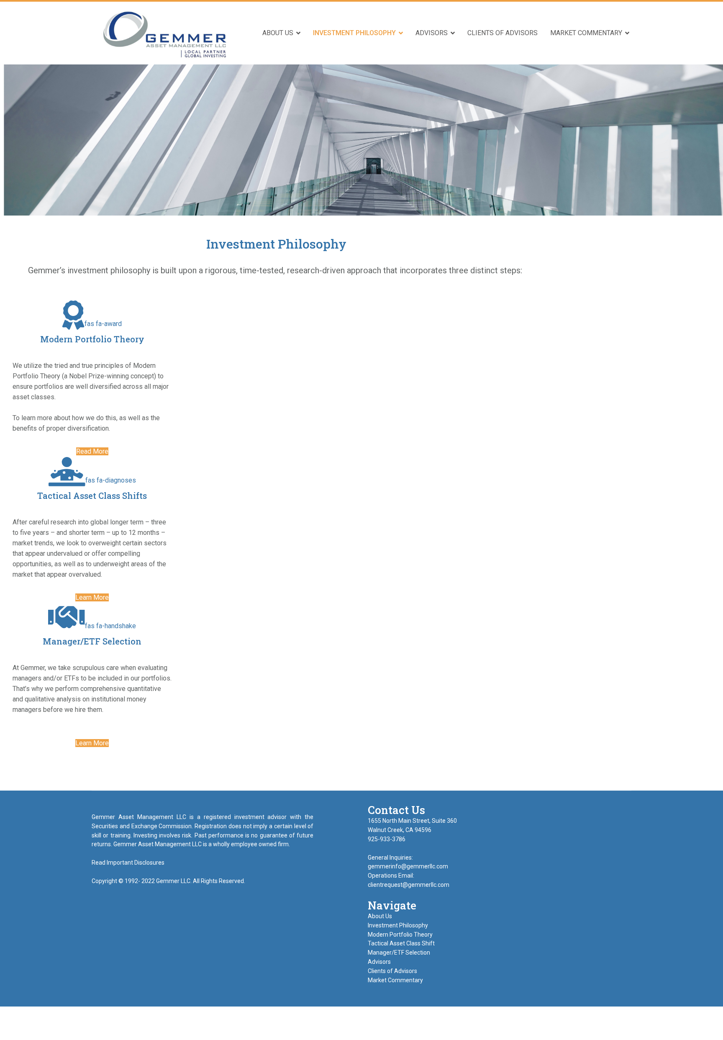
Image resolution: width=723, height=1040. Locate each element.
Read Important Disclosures (128, 862)
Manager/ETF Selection (399, 952)
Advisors (431, 33)
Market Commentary (586, 33)
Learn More (92, 597)
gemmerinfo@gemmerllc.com (408, 866)
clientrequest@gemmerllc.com (408, 884)
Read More (92, 451)
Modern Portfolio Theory (400, 934)
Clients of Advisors (502, 33)
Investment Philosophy (354, 33)
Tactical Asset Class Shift (401, 943)
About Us (277, 33)
